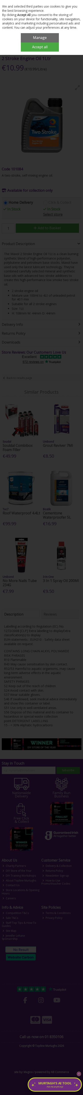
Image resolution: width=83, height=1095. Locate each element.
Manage (40, 37)
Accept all (40, 46)
